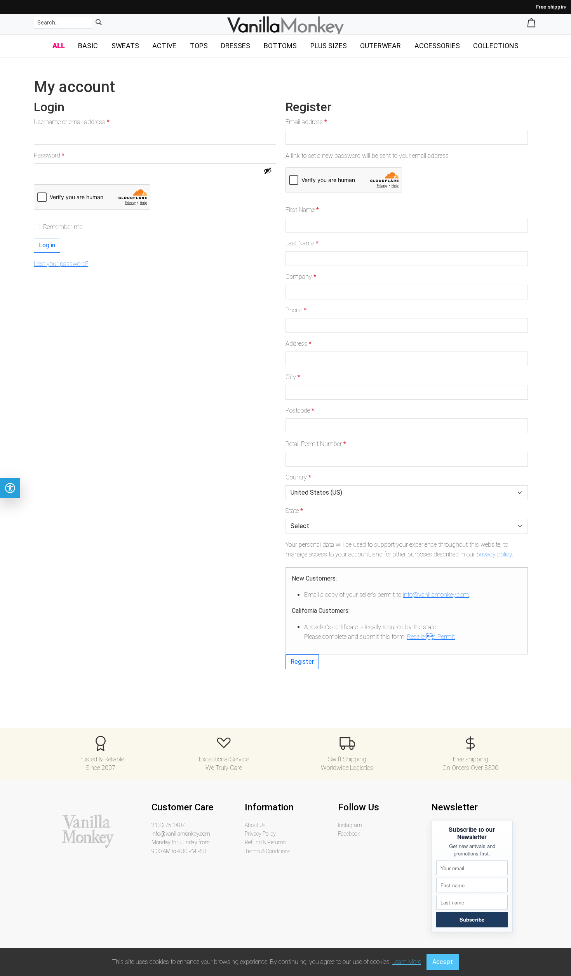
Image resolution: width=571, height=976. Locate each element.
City (293, 377)
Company (301, 276)
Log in (47, 245)
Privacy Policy (260, 834)
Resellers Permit (431, 636)
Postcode (300, 410)
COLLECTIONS (496, 46)
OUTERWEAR (380, 46)
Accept (442, 962)
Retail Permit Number (316, 444)
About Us (255, 825)
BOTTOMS (280, 46)
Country (298, 477)
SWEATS (125, 46)
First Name (302, 209)
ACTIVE (164, 46)
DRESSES (235, 46)
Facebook (349, 834)
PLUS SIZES (328, 46)
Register (302, 661)
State (294, 510)
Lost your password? (61, 264)
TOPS (199, 46)
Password (51, 155)
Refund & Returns (265, 842)
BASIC (88, 46)
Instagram (350, 825)
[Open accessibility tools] (10, 488)
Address (299, 343)
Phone (296, 310)
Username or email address (73, 122)
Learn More (406, 962)
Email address (308, 122)
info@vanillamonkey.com (436, 594)
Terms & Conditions (268, 851)
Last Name (302, 243)
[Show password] (267, 170)
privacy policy (494, 554)
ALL (58, 46)
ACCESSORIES (437, 46)
